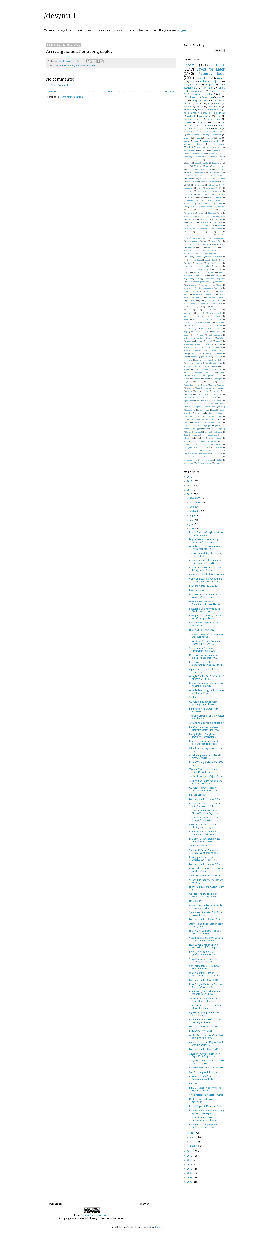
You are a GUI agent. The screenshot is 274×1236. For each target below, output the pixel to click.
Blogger (159, 1227)
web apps (188, 457)
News (219, 97)
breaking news (219, 216)
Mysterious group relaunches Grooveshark (204, 1013)
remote (213, 385)
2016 (190, 490)
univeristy (212, 441)
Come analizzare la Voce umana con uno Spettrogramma (205, 580)
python (217, 141)
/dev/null (59, 16)
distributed (217, 257)
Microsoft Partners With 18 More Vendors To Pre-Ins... (206, 596)
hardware (217, 135)
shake (186, 404)
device (207, 160)
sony (220, 416)
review (205, 391)
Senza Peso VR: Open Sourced (204, 875)
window (219, 460)
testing (208, 432)
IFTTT (64, 65)
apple (210, 201)
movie (219, 119)
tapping (222, 429)
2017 (190, 485)
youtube (217, 463)
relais (204, 385)
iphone (187, 138)
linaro (210, 329)
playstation (197, 372)
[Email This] (87, 61)
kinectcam (209, 322)
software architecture (194, 144)
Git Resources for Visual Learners (206, 1067)
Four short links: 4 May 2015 (203, 1049)
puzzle (186, 379)
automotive (220, 207)
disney (208, 257)
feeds (197, 276)
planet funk (217, 369)
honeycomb (197, 307)
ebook (197, 163)
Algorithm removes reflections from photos (204, 670)
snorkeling (190, 410)
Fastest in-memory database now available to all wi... (206, 684)
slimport (196, 407)
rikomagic (215, 391)
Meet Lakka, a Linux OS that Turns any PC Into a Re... (206, 870)
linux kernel (196, 332)
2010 (190, 1169)
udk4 (203, 441)
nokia (206, 351)
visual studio (219, 450)
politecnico (193, 97)
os (224, 360)
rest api (189, 391)
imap (219, 310)
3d (185, 113)
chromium (213, 154)
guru (223, 166)
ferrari (199, 166)
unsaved (188, 122)
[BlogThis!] (91, 61)
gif (194, 288)
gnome (186, 291)
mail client (220, 169)
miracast (200, 341)
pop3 (207, 372)
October (194, 506)
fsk (187, 282)
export (186, 272)
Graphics (217, 100)
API (185, 150)
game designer (192, 285)
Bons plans (207, 97)
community (217, 157)
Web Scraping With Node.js (203, 1072)
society (189, 179)
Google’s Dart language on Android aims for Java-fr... (203, 1126)
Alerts (222, 94)
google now (197, 294)
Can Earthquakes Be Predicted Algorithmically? (204, 967)
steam (196, 422)
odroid (200, 354)
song (197, 179)
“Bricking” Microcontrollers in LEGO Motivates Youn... (204, 770)
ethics (208, 269)
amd (209, 197)
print (203, 375)
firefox (222, 131)
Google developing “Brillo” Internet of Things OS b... (207, 691)
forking (199, 279)
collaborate (188, 232)
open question (206, 357)
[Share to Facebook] (98, 61)
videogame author (191, 447)
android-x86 (188, 201)
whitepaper (188, 460)
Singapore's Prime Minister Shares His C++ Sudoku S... (206, 1062)
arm (198, 125)
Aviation (192, 150)
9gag (199, 188)
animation (194, 113)
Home (111, 91)
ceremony (193, 222)
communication (202, 157)
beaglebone (211, 210)
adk (200, 150)
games (218, 116)
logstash (187, 335)
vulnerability (205, 454)
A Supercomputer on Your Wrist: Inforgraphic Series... (205, 568)
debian (198, 250)
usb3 (204, 444)
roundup (207, 394)
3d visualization (215, 147)
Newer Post (53, 91)
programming (191, 84)
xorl (202, 463)
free (188, 135)
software (210, 413)
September (195, 511)
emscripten (196, 266)
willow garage (207, 460)
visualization (191, 454)
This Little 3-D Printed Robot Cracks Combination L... (203, 819)
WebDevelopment (192, 94)
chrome (221, 125)
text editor (218, 432)
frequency (221, 279)
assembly (214, 150)
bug (201, 219)
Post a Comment (59, 85)
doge (207, 260)
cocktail (204, 229)
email (219, 263)
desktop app (197, 254)
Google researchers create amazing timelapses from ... (205, 789)
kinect (198, 138)
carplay (219, 219)
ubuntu (221, 144)
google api (197, 291)
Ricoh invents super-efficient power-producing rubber (203, 742)
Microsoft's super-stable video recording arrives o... (204, 840)
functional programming (201, 282)
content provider (199, 238)
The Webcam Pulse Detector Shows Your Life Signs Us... (204, 811)
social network (219, 175)
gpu (200, 300)
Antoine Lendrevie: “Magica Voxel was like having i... (206, 1043)
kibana (210, 169)
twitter (186, 441)
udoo (223, 179)
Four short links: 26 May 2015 (204, 586)
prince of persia (192, 375)
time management (210, 435)
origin (181, 30)
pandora (190, 363)
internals (187, 316)
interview (218, 316)
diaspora (189, 257)
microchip (198, 338)
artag (212, 203)
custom (214, 244)
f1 (193, 166)
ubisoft (195, 441)
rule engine (194, 397)
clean (193, 225)
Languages (188, 191)
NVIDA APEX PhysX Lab (200, 1031)
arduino (187, 103)
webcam (204, 182)
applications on (200, 203)
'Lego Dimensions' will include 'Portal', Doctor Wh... (204, 960)
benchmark (191, 213)
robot (201, 175)
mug (203, 347)
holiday (187, 307)
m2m (202, 335)
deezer (206, 250)
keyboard (198, 322)
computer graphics (191, 235)
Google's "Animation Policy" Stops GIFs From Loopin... (204, 895)
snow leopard (203, 410)
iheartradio (207, 310)
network (187, 351)
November (195, 502)
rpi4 (220, 394)
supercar (187, 426)
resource (221, 388)
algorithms (191, 197)
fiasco (204, 276)
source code (188, 419)
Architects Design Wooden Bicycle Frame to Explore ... (206, 782)
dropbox (199, 263)
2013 (190, 1155)
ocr (193, 354)
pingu (196, 369)
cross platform (216, 241)
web (210, 107)
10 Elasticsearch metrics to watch (206, 1095)
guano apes (209, 300)
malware (187, 338)
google (208, 84)
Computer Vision (200, 100)
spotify (213, 419)
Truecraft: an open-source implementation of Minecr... (204, 1119)
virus (200, 450)
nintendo (197, 351)
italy (194, 319)
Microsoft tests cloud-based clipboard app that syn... (203, 656)
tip (197, 438)
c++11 (203, 154)
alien (201, 197)
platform (187, 372)
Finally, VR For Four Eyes (201, 630)
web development (203, 457)
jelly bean (188, 322)
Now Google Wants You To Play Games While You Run (205, 985)
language (190, 325)
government (191, 300)
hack (185, 304)
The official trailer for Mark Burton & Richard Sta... (207, 717)
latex (209, 325)
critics (204, 241)
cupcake (205, 244)
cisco (186, 225)
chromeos (204, 222)
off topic (219, 354)
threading (196, 435)
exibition (218, 269)
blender (195, 154)
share (194, 404)
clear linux (203, 225)
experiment (219, 113)
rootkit (197, 394)
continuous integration (193, 160)
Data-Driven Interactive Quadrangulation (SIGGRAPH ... (206, 663)
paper (186, 141)
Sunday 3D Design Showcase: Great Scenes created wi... (204, 851)
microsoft (211, 110)
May (192, 528)
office (186, 357)
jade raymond (216, 319)
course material (192, 241)
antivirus (200, 201)
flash (191, 279)
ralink (205, 379)
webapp (218, 457)
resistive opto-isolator (206, 388)
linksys (219, 329)
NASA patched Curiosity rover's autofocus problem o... (205, 617)
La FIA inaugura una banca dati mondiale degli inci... (205, 992)
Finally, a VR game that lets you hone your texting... (205, 932)
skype (222, 404)
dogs (214, 260)
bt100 (195, 219)
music (215, 91)
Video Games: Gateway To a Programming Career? (203, 649)
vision (208, 450)
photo (215, 366)
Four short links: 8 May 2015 (203, 980)
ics (197, 310)
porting (206, 141)
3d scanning (201, 147)
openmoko (188, 360)
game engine (205, 116)
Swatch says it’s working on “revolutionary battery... (203, 999)
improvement (215, 313)
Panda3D (194, 1083)
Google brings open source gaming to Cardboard (203, 703)
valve (188, 182)
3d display (199, 185)
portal (214, 372)
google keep (210, 291)
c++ (207, 219)
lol (195, 335)
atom (186, 207)
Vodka (192, 697)
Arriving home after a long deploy (206, 723)
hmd (188, 169)
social (214, 410)
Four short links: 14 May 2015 (204, 864)
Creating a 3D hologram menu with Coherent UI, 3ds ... (205, 805)
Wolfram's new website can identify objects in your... (203, 826)
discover (199, 257)
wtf (197, 463)
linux (192, 81)
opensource (196, 91)
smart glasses (209, 407)
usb (196, 444)
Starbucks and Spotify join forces (206, 776)
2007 (190, 1182)
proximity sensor (215, 375)
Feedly (58, 65)
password (187, 366)
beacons (200, 210)
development (210, 254)
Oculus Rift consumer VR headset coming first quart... (206, 1036)
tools (211, 438)
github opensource (205, 288)
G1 (220, 188)
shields (214, 404)
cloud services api (191, 229)
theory (186, 435)
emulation (208, 266)
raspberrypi (188, 382)
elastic (205, 163)
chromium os (216, 222)
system (217, 426)
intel (202, 169)
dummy (210, 263)
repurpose (190, 388)
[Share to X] (95, 61)
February (194, 1141)
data (201, 247)
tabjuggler (197, 429)
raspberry (192, 175)
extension (198, 272)
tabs (213, 429)
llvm (207, 332)
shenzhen (203, 404)
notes (214, 351)
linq (185, 332)
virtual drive (206, 447)
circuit (207, 128)
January (194, 1146)
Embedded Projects (210, 81)
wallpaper (218, 454)
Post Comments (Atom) (72, 97)
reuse (197, 391)
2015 (190, 494)
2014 (190, 1151)
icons (189, 310)
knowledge (220, 322)
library (200, 110)
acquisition (202, 194)
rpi (214, 394)
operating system (215, 172)
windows (202, 122)
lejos (202, 329)
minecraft (190, 341)
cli (213, 225)
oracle (217, 360)
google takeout (197, 297)
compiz (219, 232)
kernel (199, 119)
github (210, 94)
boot (207, 216)
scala (204, 397)
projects (187, 107)
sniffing (221, 407)
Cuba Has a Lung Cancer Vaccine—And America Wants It (206, 939)
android (208, 88)
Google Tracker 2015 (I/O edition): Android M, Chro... (206, 677)
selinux (205, 401)
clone (220, 225)
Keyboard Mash (197, 590)
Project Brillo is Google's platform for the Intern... (206, 533)
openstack (208, 360)
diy (223, 160)
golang (206, 135)
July (192, 520)
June (192, 524)
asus (223, 150)
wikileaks (214, 182)
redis (197, 385)
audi (192, 207)
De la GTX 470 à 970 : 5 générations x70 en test (202, 953)
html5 (195, 169)
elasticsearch (216, 163)
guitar (219, 300)
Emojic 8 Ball (195, 901)
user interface (216, 444)
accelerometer (189, 194)
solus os (201, 416)
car (212, 219)
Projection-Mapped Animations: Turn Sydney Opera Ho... (205, 561)
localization (217, 332)
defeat (214, 250)
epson (199, 269)
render (222, 385)
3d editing (213, 185)
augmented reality (204, 207)
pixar (195, 141)
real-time (221, 382)
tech (211, 144)
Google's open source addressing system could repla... (206, 1112)
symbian (197, 426)
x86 (214, 122)
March (193, 1137)
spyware (205, 179)
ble (220, 213)
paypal (207, 366)
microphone (209, 338)
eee (199, 131)
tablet (206, 429)
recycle (189, 385)
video (195, 182)
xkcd (223, 182)
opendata (218, 357)
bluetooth (209, 125)
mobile (209, 119)
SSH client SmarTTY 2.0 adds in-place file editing (205, 1006)
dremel (222, 260)
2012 (190, 1160)
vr (220, 110)
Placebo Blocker (197, 795)
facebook (191, 116)
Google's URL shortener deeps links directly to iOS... (204, 547)
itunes (201, 319)
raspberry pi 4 (216, 379)
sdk (208, 175)
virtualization (189, 450)
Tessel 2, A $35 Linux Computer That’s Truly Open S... (205, 642)
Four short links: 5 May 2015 (203, 1026)
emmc (186, 266)
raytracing (210, 382)
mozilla (195, 347)
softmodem (199, 413)
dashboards (191, 247)
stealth (186, 422)
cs (198, 244)
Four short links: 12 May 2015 (204, 919)
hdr (214, 304)
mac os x (218, 335)
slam (188, 407)
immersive (188, 313)
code (212, 229)
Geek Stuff (202, 78)
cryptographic (189, 244)
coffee (219, 229)
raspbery (199, 382)
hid (220, 304)
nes (219, 138)
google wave (211, 297)
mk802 (209, 341)
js (203, 103)
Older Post (169, 91)
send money (217, 401)
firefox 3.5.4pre (216, 276)
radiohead (196, 379)
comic (211, 232)
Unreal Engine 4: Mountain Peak (205, 1106)
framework (209, 279)
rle (223, 391)
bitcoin (201, 213)
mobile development (192, 344)
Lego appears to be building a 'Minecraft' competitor (204, 540)
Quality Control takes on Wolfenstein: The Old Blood (204, 974)
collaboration (200, 232)
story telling (208, 422)
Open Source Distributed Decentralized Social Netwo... (205, 603)
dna (185, 260)
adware (212, 194)
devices (222, 254)
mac (209, 335)
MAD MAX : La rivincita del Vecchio (206, 574)
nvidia (222, 351)
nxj (187, 354)
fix (185, 279)
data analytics (212, 247)
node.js (217, 103)
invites (186, 319)
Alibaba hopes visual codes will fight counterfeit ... (205, 756)
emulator (218, 266)
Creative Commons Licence (95, 1215)
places (205, 369)
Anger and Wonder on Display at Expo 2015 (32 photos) (205, 1055)
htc (206, 307)
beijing (222, 210)
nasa (210, 347)
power (222, 372)
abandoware (216, 191)
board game (198, 216)
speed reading (202, 419)
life (209, 103)
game (207, 166)
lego (195, 329)
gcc (214, 285)
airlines (221, 194)
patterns (198, 366)
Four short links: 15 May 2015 (204, 799)
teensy (189, 432)
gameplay (206, 285)
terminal (198, 432)
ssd (220, 419)
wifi (197, 460)
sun (219, 422)
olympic (194, 357)
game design (219, 282)
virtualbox (218, 447)
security (199, 107)
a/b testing (202, 191)
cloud (218, 128)
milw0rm (221, 338)
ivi (207, 319)
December (195, 498)
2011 (190, 1164)
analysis (218, 197)
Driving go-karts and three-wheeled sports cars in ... (203, 858)
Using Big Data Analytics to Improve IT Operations (203, 735)
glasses (219, 288)
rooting (189, 394)
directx (216, 160)
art (206, 150)
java (196, 103)
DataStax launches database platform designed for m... (204, 728)
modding (209, 138)
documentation (196, 260)
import (201, 313)
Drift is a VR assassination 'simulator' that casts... (202, 833)
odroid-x (209, 354)
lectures (187, 329)
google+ (221, 297)
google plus (210, 294)
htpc (213, 307)
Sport (222, 88)
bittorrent (212, 213)
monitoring (208, 344)
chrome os (193, 128)
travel (219, 438)
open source (200, 172)
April (192, 1133)
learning (218, 325)
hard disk (205, 304)
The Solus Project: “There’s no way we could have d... (207, 635)
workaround (188, 463)
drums (189, 163)
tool (186, 100)
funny (196, 135)
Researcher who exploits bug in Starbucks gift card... (205, 610)
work (218, 107)
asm (220, 203)
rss (185, 397)
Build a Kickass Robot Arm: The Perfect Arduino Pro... (205, 1089)
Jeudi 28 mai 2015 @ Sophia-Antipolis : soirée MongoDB (204, 946)
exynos (211, 272)
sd (198, 401)
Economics (210, 188)
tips (203, 438)
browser (206, 113)
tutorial (215, 179)
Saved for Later (88, 65)
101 (188, 185)
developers (189, 131)
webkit (190, 147)
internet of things (202, 316)
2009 (190, 1173)
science (213, 397)
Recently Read (73, 65)
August (193, 515)
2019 (190, 477)
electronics (210, 131)
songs (211, 416)
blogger (187, 216)
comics (221, 78)
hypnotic (221, 307)
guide (215, 166)
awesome (190, 210)
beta (187, 154)
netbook (219, 347)
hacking (194, 304)
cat (185, 222)
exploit (186, 166)
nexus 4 (189, 172)
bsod (188, 219)
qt (184, 175)
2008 (190, 1177)
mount (219, 344)
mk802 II (218, 341)
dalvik (222, 244)
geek (220, 285)
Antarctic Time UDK (199, 845)
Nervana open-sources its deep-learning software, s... (205, 1020)
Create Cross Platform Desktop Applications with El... (205, 1077)
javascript (188, 119)
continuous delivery (217, 238)
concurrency (208, 235)
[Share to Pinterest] (102, 61)
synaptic (207, 426)
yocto (209, 463)
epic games (188, 269)
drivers (189, 263)
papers (199, 363)
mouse (186, 347)
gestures (187, 288)
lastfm (200, 325)
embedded (189, 110)
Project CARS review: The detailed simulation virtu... (206, 906)
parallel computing (214, 363)
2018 (190, 481)
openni (198, 360)
